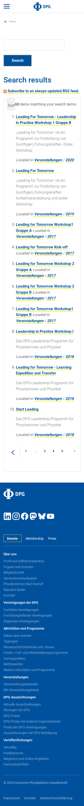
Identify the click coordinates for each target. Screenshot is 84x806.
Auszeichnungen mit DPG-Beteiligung (30, 733)
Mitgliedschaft (14, 572)
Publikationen (13, 753)
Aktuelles (10, 747)
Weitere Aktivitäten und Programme (29, 670)
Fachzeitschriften (16, 764)
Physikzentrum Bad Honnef (23, 584)
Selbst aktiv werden (18, 636)
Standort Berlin (14, 590)
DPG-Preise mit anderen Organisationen (32, 721)
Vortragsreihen (14, 658)
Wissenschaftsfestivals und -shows (29, 647)
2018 (69, 356)
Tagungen (11, 641)
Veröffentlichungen (18, 740)
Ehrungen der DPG (17, 710)
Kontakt (9, 595)
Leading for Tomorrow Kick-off (42, 247)
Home (12, 21)
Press (52, 539)
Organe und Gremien (18, 567)
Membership (35, 539)
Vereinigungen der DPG (21, 603)
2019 (69, 214)
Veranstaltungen (48, 160)
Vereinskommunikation (20, 578)
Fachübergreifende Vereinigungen (28, 615)
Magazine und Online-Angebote (26, 759)
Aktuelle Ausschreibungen (22, 704)
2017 (51, 236)
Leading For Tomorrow (35, 170)
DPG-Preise (12, 716)
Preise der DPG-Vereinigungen (25, 727)
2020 (69, 160)
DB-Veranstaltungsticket (21, 690)
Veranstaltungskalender (21, 684)
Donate (12, 539)
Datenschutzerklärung (56, 798)
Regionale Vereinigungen (21, 621)
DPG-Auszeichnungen (20, 697)
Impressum (12, 798)
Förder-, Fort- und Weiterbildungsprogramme (36, 653)
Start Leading (27, 409)
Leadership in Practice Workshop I (45, 331)
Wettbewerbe (13, 664)
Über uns (10, 554)
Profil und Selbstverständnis (24, 561)
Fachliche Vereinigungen (21, 610)
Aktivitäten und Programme (24, 629)
